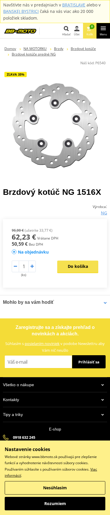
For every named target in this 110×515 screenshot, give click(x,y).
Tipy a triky (13, 414)
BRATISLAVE (73, 5)
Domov (10, 48)
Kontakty (11, 399)
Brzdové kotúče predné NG (34, 54)
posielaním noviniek (42, 343)
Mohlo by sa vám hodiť (28, 302)
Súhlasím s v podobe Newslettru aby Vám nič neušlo (55, 347)
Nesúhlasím (55, 487)
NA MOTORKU (35, 48)
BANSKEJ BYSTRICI (21, 11)
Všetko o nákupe (18, 384)
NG (104, 213)
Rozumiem (55, 503)
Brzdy (58, 48)
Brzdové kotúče (83, 48)
